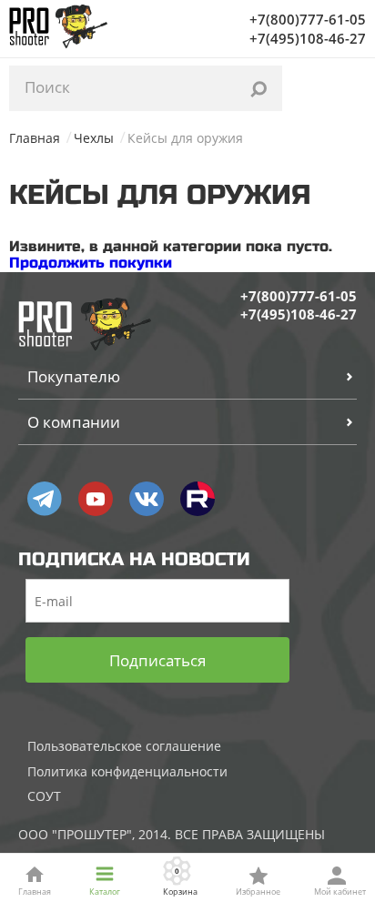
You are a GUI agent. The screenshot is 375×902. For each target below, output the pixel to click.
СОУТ (44, 796)
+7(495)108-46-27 (307, 38)
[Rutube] (197, 498)
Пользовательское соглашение (124, 746)
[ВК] (146, 498)
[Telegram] (44, 498)
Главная (34, 138)
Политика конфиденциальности (127, 771)
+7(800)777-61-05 (307, 19)
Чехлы (94, 138)
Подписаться (157, 660)
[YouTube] (95, 498)
